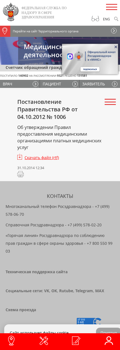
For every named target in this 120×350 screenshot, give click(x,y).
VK (46, 290)
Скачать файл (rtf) (42, 157)
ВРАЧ (7, 84)
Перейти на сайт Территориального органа (45, 31)
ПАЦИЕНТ (52, 84)
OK (54, 290)
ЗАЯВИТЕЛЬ (93, 84)
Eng (106, 19)
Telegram (84, 290)
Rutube (66, 290)
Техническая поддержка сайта (37, 271)
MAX (99, 290)
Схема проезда (21, 309)
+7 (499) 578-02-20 (85, 224)
